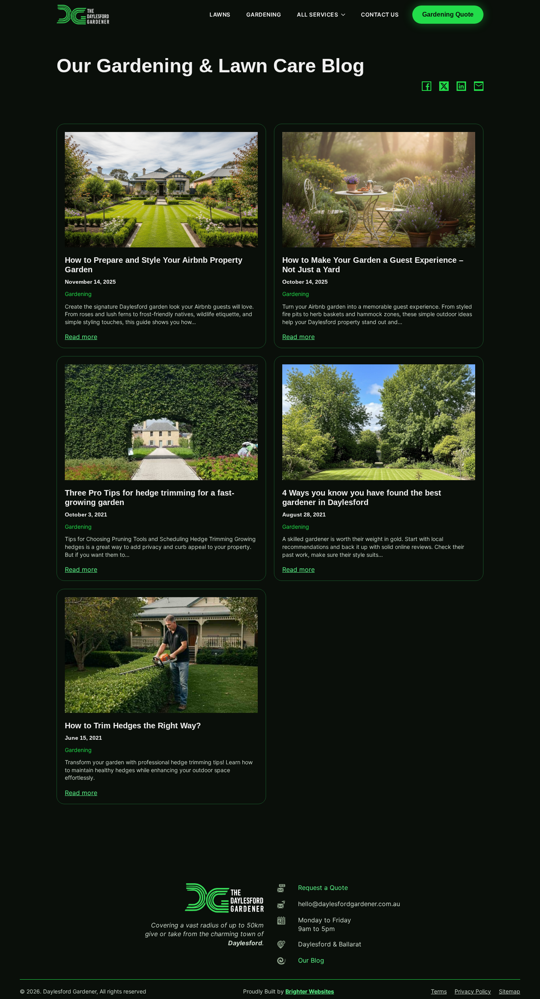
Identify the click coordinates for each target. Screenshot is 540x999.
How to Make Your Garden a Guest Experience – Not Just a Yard (372, 265)
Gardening (263, 14)
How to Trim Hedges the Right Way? (133, 725)
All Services (317, 14)
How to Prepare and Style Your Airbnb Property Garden (153, 265)
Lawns (220, 14)
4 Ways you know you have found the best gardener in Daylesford (361, 497)
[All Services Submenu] (345, 14)
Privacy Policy (473, 991)
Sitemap (509, 991)
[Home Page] (83, 15)
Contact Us (379, 14)
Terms (439, 991)
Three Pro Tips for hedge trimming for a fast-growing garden (149, 497)
